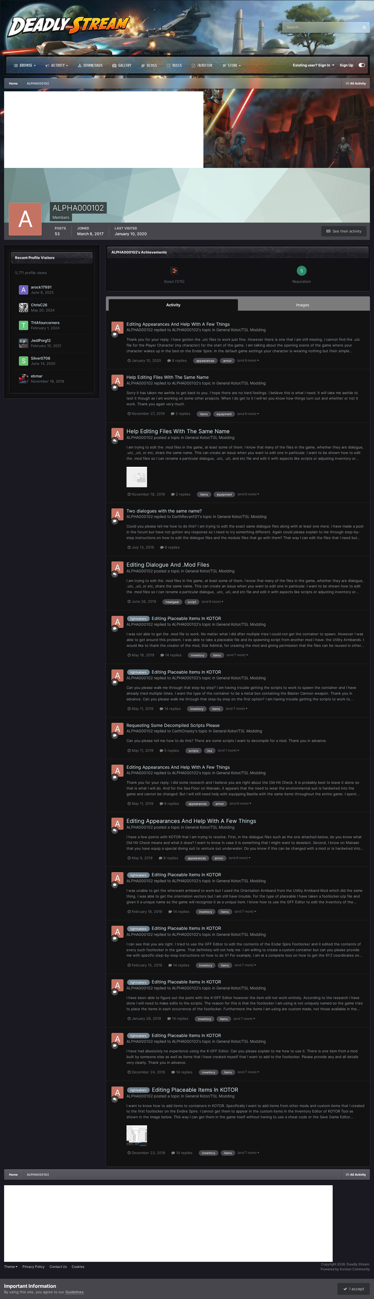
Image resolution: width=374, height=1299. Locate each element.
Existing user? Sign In (312, 65)
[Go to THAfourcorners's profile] (23, 325)
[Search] (364, 27)
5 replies (171, 750)
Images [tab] (302, 304)
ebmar (36, 376)
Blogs (151, 65)
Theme (10, 1267)
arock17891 (41, 287)
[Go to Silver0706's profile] (23, 361)
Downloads (92, 65)
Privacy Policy (33, 1267)
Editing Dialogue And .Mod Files (167, 564)
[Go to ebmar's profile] (23, 378)
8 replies (179, 360)
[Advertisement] (103, 129)
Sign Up (346, 65)
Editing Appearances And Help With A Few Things (178, 324)
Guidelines (74, 1292)
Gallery (124, 65)
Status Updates (340, 27)
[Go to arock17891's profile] (23, 290)
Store (232, 65)
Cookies (78, 1267)
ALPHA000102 (139, 329)
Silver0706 (40, 358)
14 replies (173, 655)
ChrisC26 (39, 305)
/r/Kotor (204, 65)
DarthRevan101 (185, 516)
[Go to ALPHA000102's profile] (117, 328)
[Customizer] (362, 65)
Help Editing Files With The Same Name (167, 377)
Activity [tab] (173, 304)
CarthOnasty (183, 731)
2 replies (182, 413)
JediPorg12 (41, 340)
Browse (25, 65)
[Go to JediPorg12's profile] (23, 343)
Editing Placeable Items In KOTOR (186, 618)
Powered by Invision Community (345, 1269)
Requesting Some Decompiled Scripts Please (173, 725)
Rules (177, 65)
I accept (355, 1288)
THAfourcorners (45, 323)
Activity (57, 65)
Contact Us (58, 1267)
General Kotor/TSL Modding (241, 329)
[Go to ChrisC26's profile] (23, 307)
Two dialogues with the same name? (164, 511)
